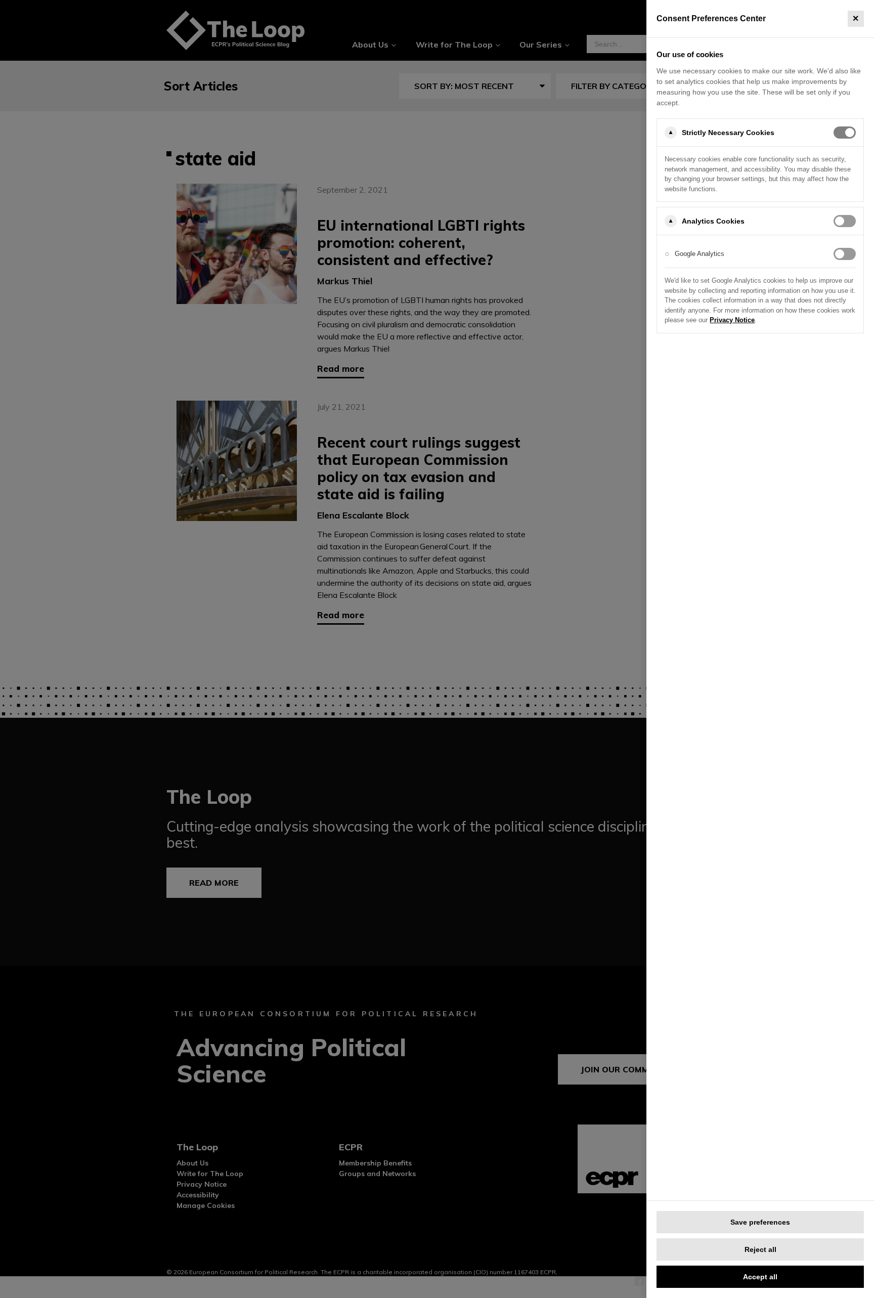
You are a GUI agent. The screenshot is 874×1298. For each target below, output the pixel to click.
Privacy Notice (732, 320)
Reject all (760, 1249)
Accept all (760, 1277)
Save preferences (760, 1222)
